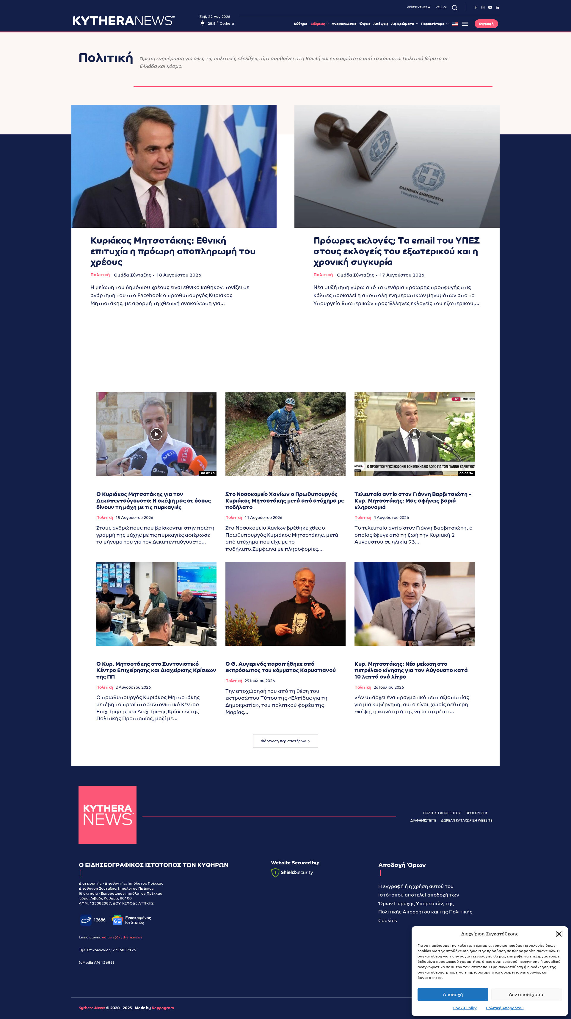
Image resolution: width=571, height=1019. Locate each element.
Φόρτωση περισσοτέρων (283, 741)
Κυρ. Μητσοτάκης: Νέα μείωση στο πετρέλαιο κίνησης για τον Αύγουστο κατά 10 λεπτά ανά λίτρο (411, 670)
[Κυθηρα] (135, 20)
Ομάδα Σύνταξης (132, 274)
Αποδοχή (453, 994)
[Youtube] (490, 7)
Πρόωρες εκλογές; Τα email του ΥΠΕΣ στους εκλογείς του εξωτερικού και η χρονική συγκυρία (396, 251)
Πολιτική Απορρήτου (505, 1008)
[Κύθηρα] (108, 815)
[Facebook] (475, 7)
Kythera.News (92, 1008)
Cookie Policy (465, 1008)
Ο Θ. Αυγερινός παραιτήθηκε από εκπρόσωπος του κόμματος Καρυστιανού (280, 667)
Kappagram (163, 1008)
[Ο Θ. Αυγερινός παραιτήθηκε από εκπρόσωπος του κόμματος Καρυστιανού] (285, 604)
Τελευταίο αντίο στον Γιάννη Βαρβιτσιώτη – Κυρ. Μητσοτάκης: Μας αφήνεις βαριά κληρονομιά (412, 500)
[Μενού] (465, 23)
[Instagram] (483, 7)
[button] (559, 934)
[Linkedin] (497, 7)
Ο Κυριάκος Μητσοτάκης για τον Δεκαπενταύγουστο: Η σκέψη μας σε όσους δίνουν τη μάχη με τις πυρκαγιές (153, 500)
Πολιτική (100, 274)
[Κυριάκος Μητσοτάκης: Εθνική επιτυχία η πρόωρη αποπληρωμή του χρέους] (174, 166)
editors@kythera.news (122, 937)
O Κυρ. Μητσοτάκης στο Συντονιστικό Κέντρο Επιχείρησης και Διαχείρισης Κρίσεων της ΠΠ (156, 670)
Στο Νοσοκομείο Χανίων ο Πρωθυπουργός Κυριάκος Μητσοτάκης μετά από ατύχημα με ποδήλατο (284, 500)
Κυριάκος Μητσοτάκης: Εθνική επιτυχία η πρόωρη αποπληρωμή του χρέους (173, 251)
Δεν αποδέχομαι (527, 994)
